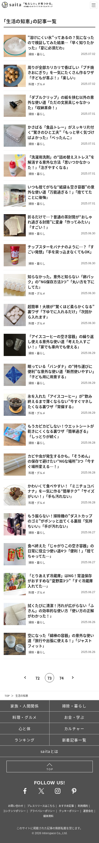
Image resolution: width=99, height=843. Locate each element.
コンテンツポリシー (14, 811)
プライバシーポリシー (42, 811)
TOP (7, 695)
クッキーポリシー (69, 811)
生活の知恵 (21, 695)
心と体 (25, 728)
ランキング (25, 740)
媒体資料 (48, 816)
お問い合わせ (15, 806)
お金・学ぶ (74, 717)
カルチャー (74, 728)
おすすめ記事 (66, 806)
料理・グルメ (24, 717)
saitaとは (49, 751)
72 (37, 678)
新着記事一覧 (74, 740)
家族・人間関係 (24, 706)
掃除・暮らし (74, 706)
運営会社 (88, 811)
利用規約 (83, 806)
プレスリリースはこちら (41, 806)
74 (61, 678)
